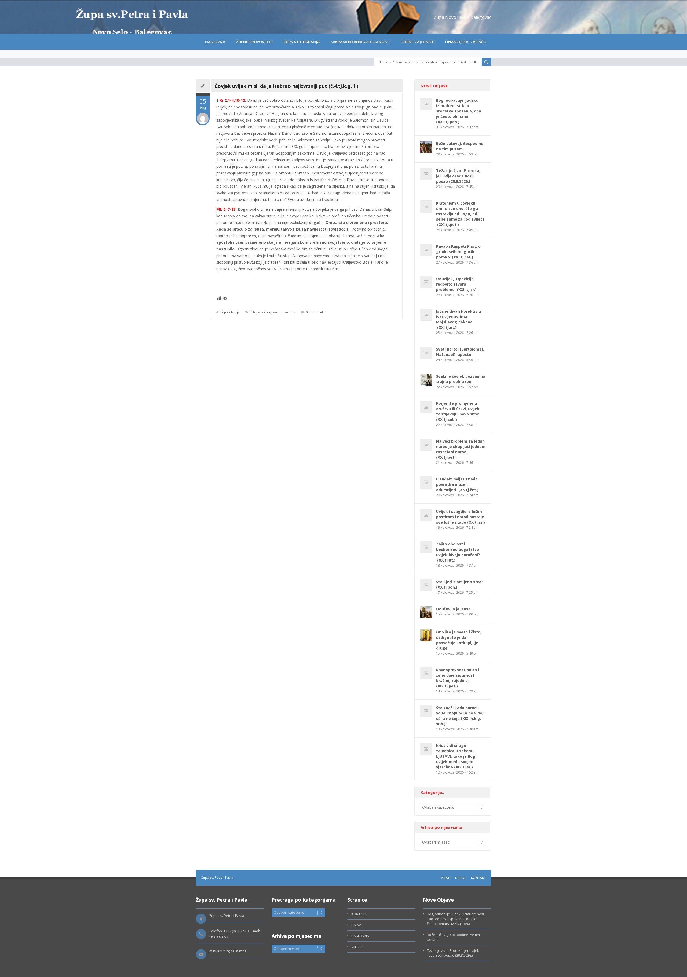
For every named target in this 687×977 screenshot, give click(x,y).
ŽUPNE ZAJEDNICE (417, 41)
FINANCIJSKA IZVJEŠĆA (465, 41)
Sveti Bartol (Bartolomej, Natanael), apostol (460, 352)
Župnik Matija (230, 312)
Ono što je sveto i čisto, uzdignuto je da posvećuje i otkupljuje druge (458, 640)
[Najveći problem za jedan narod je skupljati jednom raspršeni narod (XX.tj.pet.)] (426, 445)
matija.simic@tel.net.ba (228, 951)
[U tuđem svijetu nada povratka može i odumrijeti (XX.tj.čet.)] (426, 482)
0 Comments (315, 312)
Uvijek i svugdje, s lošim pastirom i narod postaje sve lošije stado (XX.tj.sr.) (460, 517)
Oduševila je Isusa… (455, 608)
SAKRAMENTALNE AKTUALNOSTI (360, 41)
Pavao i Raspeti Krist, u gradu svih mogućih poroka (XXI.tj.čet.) (458, 252)
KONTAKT (478, 878)
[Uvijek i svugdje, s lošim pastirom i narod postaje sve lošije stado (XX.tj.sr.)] (426, 515)
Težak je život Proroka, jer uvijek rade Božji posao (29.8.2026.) (458, 176)
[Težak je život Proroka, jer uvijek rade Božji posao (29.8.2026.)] (426, 174)
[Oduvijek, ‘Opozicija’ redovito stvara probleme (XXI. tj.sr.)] (426, 282)
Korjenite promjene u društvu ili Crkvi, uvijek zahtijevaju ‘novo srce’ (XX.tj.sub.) (458, 411)
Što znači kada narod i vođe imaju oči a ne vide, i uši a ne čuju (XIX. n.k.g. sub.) (460, 715)
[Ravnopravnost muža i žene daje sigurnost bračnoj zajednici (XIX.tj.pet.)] (426, 673)
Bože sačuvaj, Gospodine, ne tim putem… (460, 146)
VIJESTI (445, 878)
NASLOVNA (215, 41)
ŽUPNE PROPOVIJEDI (254, 41)
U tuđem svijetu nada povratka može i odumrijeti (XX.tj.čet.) (457, 484)
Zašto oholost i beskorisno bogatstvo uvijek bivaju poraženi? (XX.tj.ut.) (458, 552)
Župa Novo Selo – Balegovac (462, 17)
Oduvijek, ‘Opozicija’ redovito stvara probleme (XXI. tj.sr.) (456, 284)
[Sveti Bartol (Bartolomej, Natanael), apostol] (426, 353)
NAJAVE (460, 878)
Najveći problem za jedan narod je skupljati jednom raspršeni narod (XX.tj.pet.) (460, 449)
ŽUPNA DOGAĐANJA (302, 41)
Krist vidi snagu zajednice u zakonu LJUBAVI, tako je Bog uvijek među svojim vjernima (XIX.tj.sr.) (455, 756)
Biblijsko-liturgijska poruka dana (273, 312)
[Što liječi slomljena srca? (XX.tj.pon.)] (426, 585)
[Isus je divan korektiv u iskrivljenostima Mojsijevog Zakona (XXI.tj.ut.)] (426, 315)
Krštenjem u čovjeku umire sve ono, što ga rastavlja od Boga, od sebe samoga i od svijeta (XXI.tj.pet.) (460, 213)
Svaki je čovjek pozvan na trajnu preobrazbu (460, 379)
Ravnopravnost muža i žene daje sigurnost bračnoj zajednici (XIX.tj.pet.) (457, 677)
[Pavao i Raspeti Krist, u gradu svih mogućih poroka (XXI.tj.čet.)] (426, 250)
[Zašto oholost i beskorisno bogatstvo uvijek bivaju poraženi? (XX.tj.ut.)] (426, 547)
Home (383, 62)
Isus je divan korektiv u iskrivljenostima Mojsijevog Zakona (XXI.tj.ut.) (458, 319)
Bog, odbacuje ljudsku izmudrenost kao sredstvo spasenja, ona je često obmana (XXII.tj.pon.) (458, 111)
